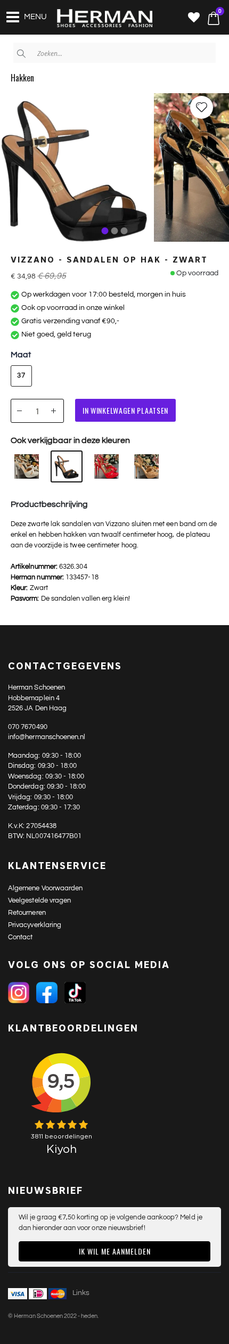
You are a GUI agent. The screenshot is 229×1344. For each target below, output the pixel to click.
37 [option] (21, 375)
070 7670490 (27, 727)
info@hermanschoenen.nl (46, 737)
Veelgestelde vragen (39, 900)
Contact (20, 937)
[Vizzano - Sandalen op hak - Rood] (106, 466)
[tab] (105, 230)
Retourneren (27, 912)
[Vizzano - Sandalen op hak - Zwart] (67, 466)
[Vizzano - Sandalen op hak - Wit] (27, 466)
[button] (194, 18)
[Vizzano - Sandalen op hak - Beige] (146, 466)
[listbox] (25, 376)
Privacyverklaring (34, 925)
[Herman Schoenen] (98, 18)
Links (80, 1293)
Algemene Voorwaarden (45, 888)
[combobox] (114, 53)
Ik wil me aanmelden (115, 1251)
